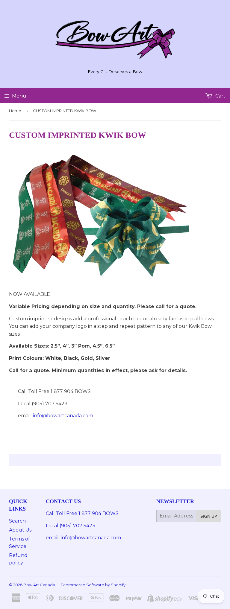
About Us (20, 530)
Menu (19, 96)
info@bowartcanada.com (63, 415)
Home (15, 110)
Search (17, 521)
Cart (220, 96)
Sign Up (208, 516)
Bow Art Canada (39, 584)
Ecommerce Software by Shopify (93, 584)
